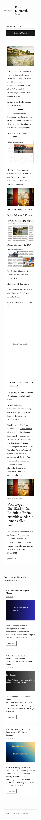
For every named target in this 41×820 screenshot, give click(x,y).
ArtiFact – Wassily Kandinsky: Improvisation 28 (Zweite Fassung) (19, 732)
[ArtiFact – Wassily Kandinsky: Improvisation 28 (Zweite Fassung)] (20, 752)
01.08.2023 (16, 105)
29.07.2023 (12, 553)
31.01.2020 (12, 278)
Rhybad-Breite (23, 284)
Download (14, 386)
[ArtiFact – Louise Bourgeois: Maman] (20, 610)
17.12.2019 (27, 209)
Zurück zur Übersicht (20, 33)
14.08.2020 (12, 137)
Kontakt (25, 813)
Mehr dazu (11, 643)
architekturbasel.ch (15, 419)
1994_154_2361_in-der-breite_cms (20, 382)
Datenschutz (17, 813)
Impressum (7, 813)
